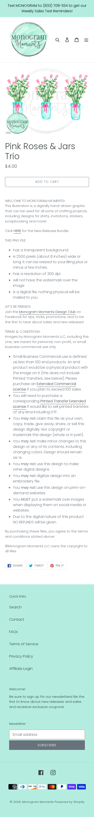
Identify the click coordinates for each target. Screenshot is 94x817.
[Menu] (86, 40)
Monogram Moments (38, 802)
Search (15, 607)
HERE (17, 230)
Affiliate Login (21, 668)
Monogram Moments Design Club (47, 311)
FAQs (13, 631)
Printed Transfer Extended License (49, 403)
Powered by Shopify (69, 802)
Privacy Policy (21, 656)
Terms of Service (23, 644)
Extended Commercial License (44, 386)
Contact (16, 619)
